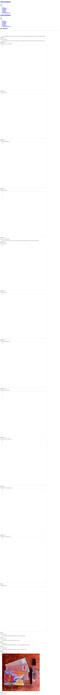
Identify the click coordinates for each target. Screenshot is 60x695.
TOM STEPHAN (5, 2)
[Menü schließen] (1, 5)
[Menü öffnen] (1, 4)
